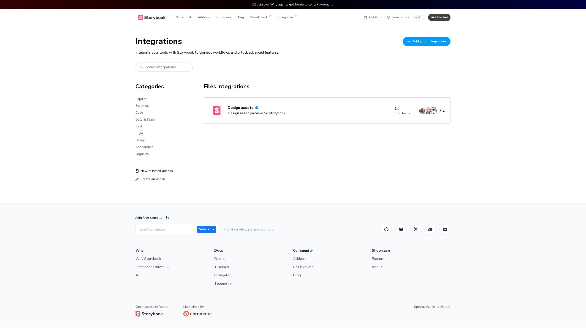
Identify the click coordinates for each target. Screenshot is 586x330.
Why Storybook (148, 258)
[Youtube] (445, 229)
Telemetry (223, 283)
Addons (204, 17)
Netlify (445, 307)
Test (139, 126)
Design (141, 140)
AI (190, 17)
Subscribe (206, 229)
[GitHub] (386, 229)
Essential (142, 106)
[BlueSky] (401, 229)
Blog (240, 17)
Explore (378, 258)
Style (139, 133)
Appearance (144, 147)
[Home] (152, 17)
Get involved (303, 267)
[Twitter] (415, 229)
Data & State (145, 119)
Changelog (222, 275)
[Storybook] (430, 229)
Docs (180, 17)
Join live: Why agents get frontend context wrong (294, 4)
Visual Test (258, 17)
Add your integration (429, 41)
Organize (142, 154)
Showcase (223, 17)
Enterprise (285, 17)
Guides (219, 258)
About (377, 267)
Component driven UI (152, 267)
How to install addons (157, 171)
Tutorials (221, 267)
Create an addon (153, 179)
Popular (141, 99)
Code (139, 112)
